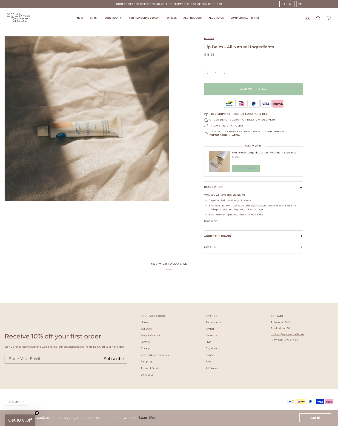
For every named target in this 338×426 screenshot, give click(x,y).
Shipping (146, 361)
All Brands (212, 368)
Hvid (209, 342)
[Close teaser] (36, 413)
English (15, 401)
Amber (210, 328)
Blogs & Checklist (151, 335)
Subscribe (114, 358)
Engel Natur (213, 348)
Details (210, 247)
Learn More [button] (148, 418)
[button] (113, 18)
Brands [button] (211, 315)
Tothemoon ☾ (214, 322)
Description (213, 186)
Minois (209, 38)
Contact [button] (277, 315)
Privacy (145, 348)
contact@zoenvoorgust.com (287, 334)
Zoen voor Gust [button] (153, 315)
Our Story (146, 328)
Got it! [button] (315, 418)
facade (210, 355)
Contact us (147, 374)
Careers (145, 342)
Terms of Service (150, 368)
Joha (208, 361)
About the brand (217, 236)
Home (144, 322)
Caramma (212, 335)
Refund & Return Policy (155, 355)
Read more (210, 221)
